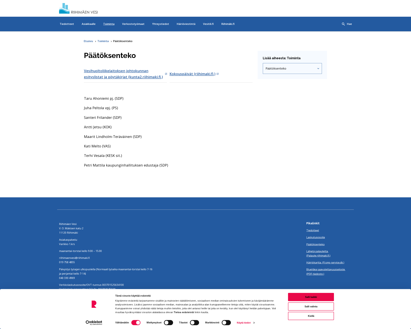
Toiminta (108, 24)
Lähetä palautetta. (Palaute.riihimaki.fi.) (318, 253)
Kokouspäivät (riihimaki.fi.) (192, 73)
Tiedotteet (67, 24)
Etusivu (89, 41)
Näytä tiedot (243, 322)
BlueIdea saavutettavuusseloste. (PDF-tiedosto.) (325, 272)
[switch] (168, 322)
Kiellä (311, 316)
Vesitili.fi (208, 24)
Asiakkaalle (89, 24)
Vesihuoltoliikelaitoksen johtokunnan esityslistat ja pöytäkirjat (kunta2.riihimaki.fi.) (123, 73)
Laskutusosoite (315, 237)
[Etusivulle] (106, 8)
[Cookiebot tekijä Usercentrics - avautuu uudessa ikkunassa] (94, 322)
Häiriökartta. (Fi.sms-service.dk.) (325, 262)
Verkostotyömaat (133, 24)
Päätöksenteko (286, 69)
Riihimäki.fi (228, 24)
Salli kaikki (311, 297)
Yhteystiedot (160, 24)
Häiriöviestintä (186, 24)
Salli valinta (311, 306)
